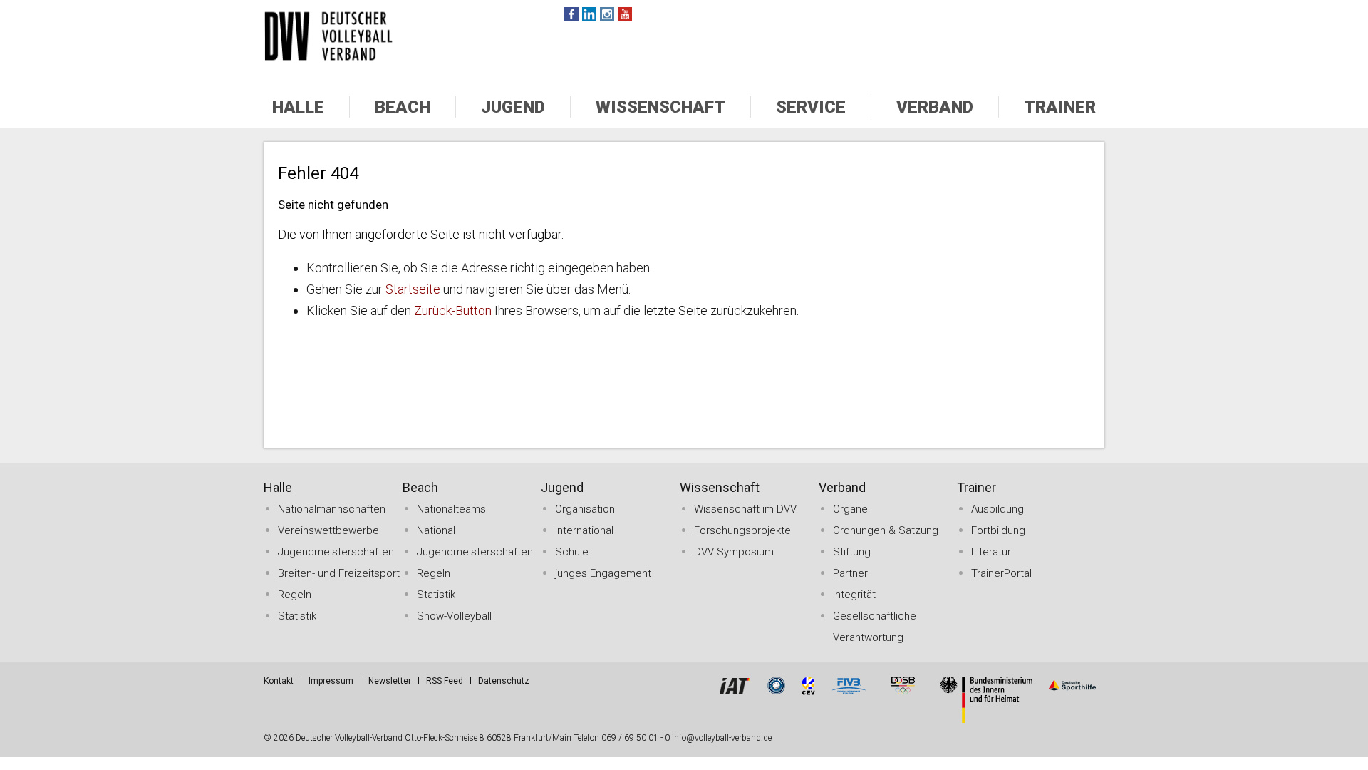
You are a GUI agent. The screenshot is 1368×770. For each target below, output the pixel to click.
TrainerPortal (1001, 573)
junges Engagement (603, 573)
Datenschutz (503, 681)
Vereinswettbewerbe (328, 530)
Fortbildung (998, 530)
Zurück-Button (453, 310)
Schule (572, 551)
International (584, 530)
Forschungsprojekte (742, 530)
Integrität (854, 594)
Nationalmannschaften (331, 509)
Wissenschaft (660, 107)
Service (811, 107)
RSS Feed (444, 681)
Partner (850, 573)
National (436, 530)
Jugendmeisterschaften (336, 551)
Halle (298, 107)
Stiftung (852, 551)
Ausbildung (997, 509)
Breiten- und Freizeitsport (339, 573)
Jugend (513, 107)
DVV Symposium (734, 551)
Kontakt (279, 681)
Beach (402, 107)
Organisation (585, 509)
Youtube (625, 14)
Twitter (589, 14)
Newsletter (389, 681)
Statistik (297, 616)
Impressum (331, 681)
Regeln (294, 594)
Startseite (412, 289)
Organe (850, 509)
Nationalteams (451, 509)
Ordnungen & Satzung (885, 530)
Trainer (1060, 107)
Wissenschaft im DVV (745, 509)
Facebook (571, 14)
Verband (934, 107)
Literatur (991, 551)
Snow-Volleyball (454, 616)
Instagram (607, 14)
